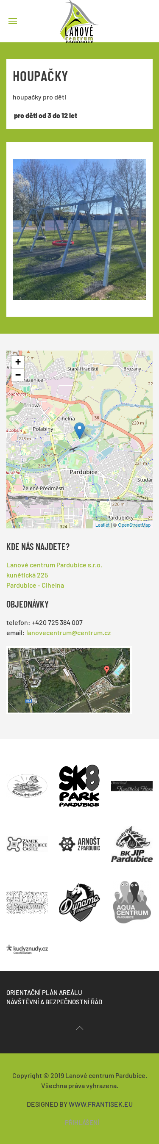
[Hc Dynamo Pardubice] (79, 898)
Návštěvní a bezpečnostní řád (54, 1002)
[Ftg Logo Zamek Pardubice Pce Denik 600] (27, 840)
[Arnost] (79, 840)
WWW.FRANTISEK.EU (101, 1104)
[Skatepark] (79, 781)
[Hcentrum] (27, 898)
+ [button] (18, 361)
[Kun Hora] (132, 781)
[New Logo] (27, 943)
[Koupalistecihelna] (27, 781)
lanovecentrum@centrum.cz (68, 632)
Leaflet (102, 524)
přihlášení (82, 1122)
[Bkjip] (132, 840)
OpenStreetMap (134, 524)
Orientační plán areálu (44, 992)
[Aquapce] (132, 898)
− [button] (18, 375)
